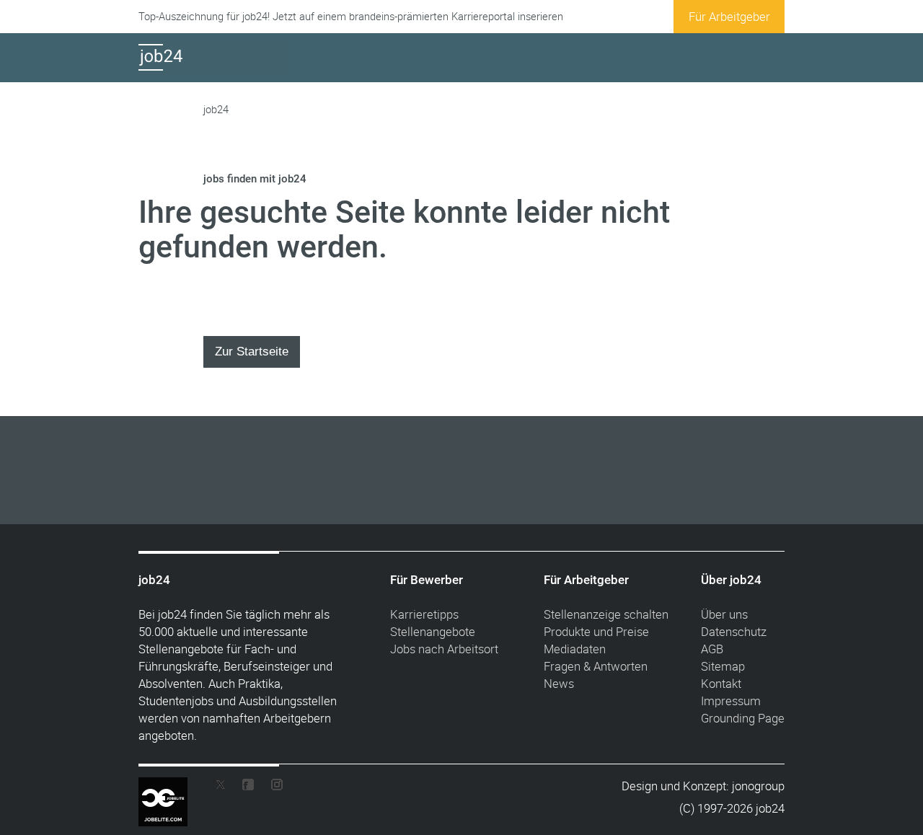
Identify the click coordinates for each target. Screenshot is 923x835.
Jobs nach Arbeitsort (444, 648)
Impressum (731, 700)
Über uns (724, 614)
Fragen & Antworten (596, 666)
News (559, 683)
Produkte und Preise (596, 631)
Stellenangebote (432, 631)
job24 (216, 109)
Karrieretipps (424, 614)
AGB (712, 648)
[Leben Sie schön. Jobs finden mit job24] (214, 70)
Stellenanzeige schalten (606, 614)
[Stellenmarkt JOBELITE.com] (173, 787)
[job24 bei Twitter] (225, 788)
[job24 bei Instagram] (271, 788)
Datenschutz (734, 631)
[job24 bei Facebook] (248, 788)
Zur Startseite (251, 351)
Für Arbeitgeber (729, 16)
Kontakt (721, 683)
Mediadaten (575, 648)
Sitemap (723, 666)
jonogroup (758, 785)
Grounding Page (743, 718)
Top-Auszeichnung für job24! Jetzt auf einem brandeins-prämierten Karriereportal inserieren (350, 16)
